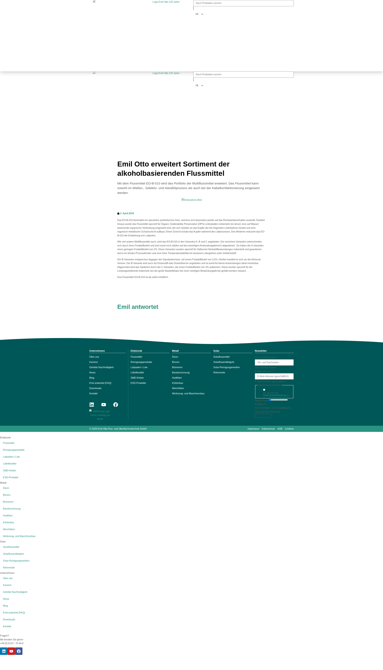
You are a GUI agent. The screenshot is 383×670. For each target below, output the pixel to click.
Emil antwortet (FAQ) (100, 383)
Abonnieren (263, 415)
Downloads (95, 388)
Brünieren (177, 367)
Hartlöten (177, 378)
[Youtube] (103, 404)
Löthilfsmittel (137, 372)
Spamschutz (261, 400)
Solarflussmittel (221, 357)
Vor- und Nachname (266, 357)
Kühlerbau (177, 383)
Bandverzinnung (181, 372)
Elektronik (136, 351)
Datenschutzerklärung (275, 395)
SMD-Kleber (137, 378)
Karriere (93, 362)
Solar (216, 351)
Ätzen (175, 357)
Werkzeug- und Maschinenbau (188, 393)
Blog (91, 378)
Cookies (289, 429)
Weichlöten (178, 388)
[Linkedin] (91, 404)
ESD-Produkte (138, 383)
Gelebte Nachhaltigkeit (101, 367)
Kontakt (93, 393)
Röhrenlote (219, 372)
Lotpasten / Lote (139, 367)
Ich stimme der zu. (276, 394)
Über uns (94, 357)
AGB (279, 429)
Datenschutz (268, 429)
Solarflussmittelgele (223, 362)
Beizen (176, 362)
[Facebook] (115, 404)
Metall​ (175, 351)
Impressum (253, 429)
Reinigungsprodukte (141, 362)
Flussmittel (136, 357)
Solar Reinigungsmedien (226, 367)
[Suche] (193, 8)
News (92, 372)
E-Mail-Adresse (264, 371)
